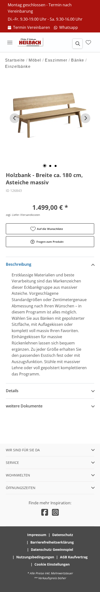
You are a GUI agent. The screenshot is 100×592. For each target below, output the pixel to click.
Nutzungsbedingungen (35, 557)
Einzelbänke (18, 66)
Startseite (15, 60)
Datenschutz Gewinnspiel (52, 549)
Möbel (35, 60)
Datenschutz (62, 534)
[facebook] (44, 512)
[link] (29, 27)
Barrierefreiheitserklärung (52, 542)
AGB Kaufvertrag (74, 557)
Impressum (36, 534)
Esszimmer (56, 60)
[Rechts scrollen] (85, 118)
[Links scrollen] (14, 118)
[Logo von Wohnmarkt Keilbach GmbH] (32, 42)
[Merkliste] (88, 42)
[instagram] (55, 512)
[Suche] (77, 43)
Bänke (77, 60)
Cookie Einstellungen (52, 564)
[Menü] (10, 42)
